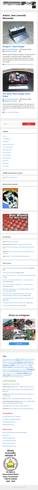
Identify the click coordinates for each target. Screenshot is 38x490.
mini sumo (26, 365)
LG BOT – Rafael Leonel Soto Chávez (23, 244)
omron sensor (19, 370)
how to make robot (26, 361)
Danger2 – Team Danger (13, 46)
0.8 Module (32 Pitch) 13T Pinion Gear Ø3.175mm (15, 302)
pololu (24, 370)
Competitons (6, 141)
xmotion (13, 376)
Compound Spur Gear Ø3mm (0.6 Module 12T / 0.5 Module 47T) (18, 298)
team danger (30, 64)
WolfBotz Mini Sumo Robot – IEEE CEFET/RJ (17, 406)
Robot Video (6, 163)
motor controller (25, 367)
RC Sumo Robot (7, 155)
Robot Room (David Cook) (9, 446)
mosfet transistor (16, 367)
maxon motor (10, 64)
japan (15, 362)
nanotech (9, 370)
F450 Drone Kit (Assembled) (9, 272)
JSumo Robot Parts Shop (9, 440)
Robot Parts (5, 160)
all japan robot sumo (10, 359)
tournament (5, 376)
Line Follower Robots (8, 147)
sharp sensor (13, 373)
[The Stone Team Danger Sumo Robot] (18, 91)
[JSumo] (19, 5)
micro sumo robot (19, 365)
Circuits (4, 136)
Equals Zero (6, 435)
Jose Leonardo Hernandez (11, 49)
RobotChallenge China (8, 424)
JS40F (9, 363)
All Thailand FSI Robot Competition (12, 419)
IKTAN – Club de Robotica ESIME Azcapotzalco (18, 256)
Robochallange (22, 64)
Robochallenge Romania (26, 371)
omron (16, 64)
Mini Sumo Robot (7, 152)
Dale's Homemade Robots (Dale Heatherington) (15, 432)
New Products (7, 263)
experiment (8, 360)
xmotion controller (19, 376)
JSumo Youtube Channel (9, 443)
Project (31, 369)
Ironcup (12, 362)
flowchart (13, 360)
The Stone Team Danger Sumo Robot (16, 95)
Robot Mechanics (7, 158)
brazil (33, 359)
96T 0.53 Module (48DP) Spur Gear (11, 305)
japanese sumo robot (24, 362)
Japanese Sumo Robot (10, 51)
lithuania (32, 363)
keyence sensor (16, 364)
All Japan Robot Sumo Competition (12, 416)
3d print (4, 359)
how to (18, 361)
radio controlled (6, 371)
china (5, 64)
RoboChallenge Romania (9, 422)
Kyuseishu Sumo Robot (12, 241)
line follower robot (25, 364)
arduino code (19, 359)
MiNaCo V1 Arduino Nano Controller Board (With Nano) (16, 268)
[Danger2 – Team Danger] (18, 44)
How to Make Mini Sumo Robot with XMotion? (21, 408)
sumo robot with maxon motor (17, 375)
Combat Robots (6, 139)
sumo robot (22, 373)
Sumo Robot (6, 166)
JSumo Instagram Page (9, 438)
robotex (4, 373)
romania (8, 373)
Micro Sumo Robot (7, 149)
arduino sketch (27, 359)
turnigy (10, 376)
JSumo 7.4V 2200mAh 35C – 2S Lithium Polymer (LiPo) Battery (18, 275)
